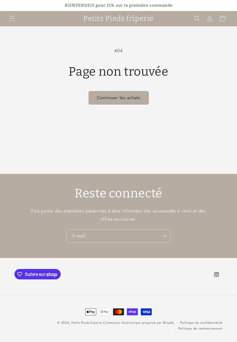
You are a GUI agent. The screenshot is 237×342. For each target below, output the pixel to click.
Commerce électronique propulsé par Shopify (138, 322)
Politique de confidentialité (201, 322)
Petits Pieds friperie (86, 322)
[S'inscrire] (164, 236)
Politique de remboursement (200, 328)
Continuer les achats (118, 97)
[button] (12, 18)
